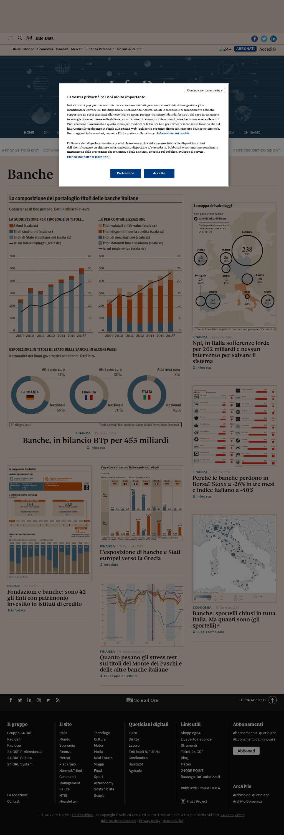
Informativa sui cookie (173, 133)
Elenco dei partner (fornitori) (88, 156)
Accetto (159, 173)
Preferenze (125, 173)
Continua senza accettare (205, 90)
